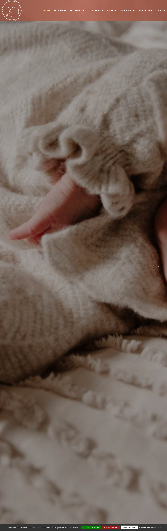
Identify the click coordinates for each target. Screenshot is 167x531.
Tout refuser (111, 527)
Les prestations (78, 10)
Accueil (46, 10)
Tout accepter (92, 527)
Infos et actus (96, 10)
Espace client (146, 10)
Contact (161, 10)
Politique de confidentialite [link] (150, 527)
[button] (8, 265)
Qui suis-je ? (60, 10)
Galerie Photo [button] (127, 10)
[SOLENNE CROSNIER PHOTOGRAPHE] (11, 10)
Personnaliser (129, 527)
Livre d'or (111, 10)
